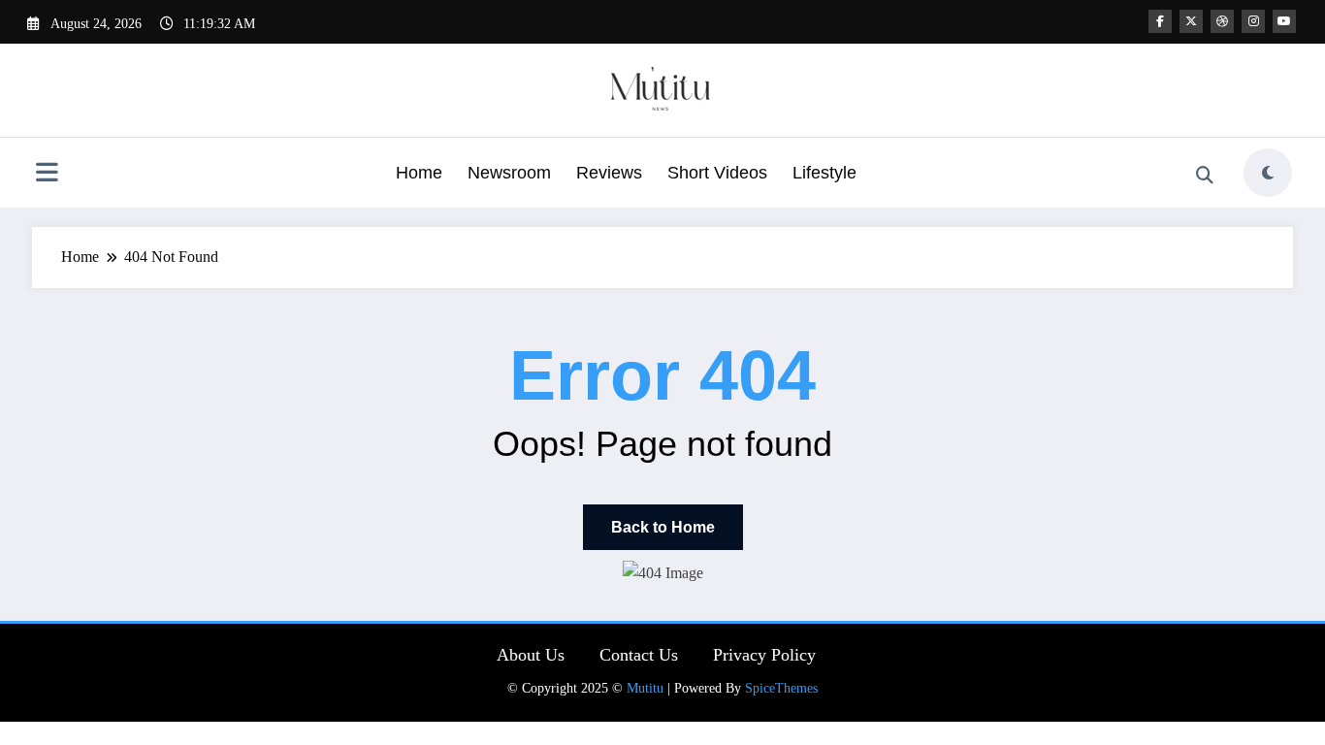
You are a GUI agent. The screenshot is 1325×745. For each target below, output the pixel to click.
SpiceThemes (781, 688)
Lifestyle (824, 172)
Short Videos (717, 172)
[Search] (1204, 175)
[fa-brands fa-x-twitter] (1191, 21)
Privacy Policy (764, 654)
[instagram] (1253, 21)
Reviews (609, 172)
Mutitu (645, 688)
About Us (531, 654)
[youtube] (1284, 21)
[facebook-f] (1160, 21)
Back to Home (663, 527)
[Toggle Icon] (46, 174)
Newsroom (509, 172)
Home (419, 172)
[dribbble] (1222, 21)
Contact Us (638, 654)
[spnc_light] (1268, 172)
